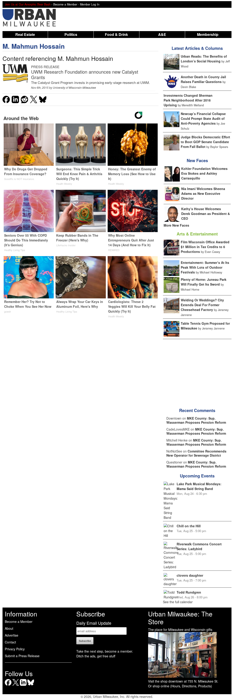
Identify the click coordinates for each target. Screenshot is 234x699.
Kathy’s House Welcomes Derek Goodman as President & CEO (205, 213)
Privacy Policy (15, 649)
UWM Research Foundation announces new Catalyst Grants (84, 74)
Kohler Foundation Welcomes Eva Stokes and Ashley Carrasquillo (204, 173)
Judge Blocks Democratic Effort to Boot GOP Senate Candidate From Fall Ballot (205, 142)
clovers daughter (190, 575)
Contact (10, 642)
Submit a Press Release (22, 655)
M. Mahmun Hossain (34, 46)
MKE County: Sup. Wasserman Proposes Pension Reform (196, 420)
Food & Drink (116, 34)
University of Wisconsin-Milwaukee (74, 87)
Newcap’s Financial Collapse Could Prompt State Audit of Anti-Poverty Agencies (203, 118)
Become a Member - (66, 4)
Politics (70, 34)
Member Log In (89, 4)
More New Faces (176, 225)
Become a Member (18, 621)
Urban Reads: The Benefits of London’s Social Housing (204, 58)
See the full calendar (178, 602)
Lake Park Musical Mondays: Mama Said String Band (199, 486)
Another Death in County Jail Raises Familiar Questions (203, 79)
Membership (207, 34)
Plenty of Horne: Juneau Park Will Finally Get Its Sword (203, 282)
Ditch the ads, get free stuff (95, 656)
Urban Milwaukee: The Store (180, 617)
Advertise (11, 635)
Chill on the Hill (189, 526)
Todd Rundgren (189, 592)
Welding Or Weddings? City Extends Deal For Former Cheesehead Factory (202, 305)
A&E (162, 34)
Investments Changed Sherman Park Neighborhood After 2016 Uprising (188, 100)
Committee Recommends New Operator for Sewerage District (196, 453)
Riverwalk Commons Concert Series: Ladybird (199, 546)
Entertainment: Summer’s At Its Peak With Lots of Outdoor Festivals (205, 267)
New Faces (197, 160)
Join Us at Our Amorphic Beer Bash (28, 4)
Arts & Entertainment (197, 234)
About (9, 628)
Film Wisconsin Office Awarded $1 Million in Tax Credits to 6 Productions (205, 247)
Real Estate (25, 34)
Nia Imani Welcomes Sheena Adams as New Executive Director (203, 193)
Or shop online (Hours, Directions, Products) (180, 686)
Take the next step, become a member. (104, 651)
